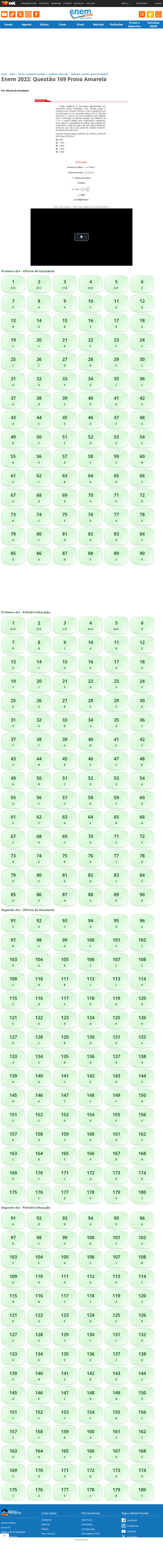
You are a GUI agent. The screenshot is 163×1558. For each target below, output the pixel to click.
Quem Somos (8, 1522)
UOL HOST (44, 3)
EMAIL (158, 3)
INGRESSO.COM (28, 3)
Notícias (45, 1524)
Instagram (132, 1525)
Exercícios (87, 1519)
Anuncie (5, 1527)
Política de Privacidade (13, 1532)
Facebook (132, 1520)
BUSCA (125, 3)
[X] (20, 14)
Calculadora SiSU (91, 1533)
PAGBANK (56, 3)
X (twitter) (132, 1536)
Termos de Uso (9, 1536)
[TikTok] (12, 14)
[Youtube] (4, 14)
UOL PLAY (79, 3)
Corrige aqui (88, 1528)
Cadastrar (46, 1519)
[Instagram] (28, 14)
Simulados (87, 1524)
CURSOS (67, 3)
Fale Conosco (48, 1533)
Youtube (131, 1531)
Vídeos (44, 1528)
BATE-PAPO (141, 3)
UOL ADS (90, 3)
